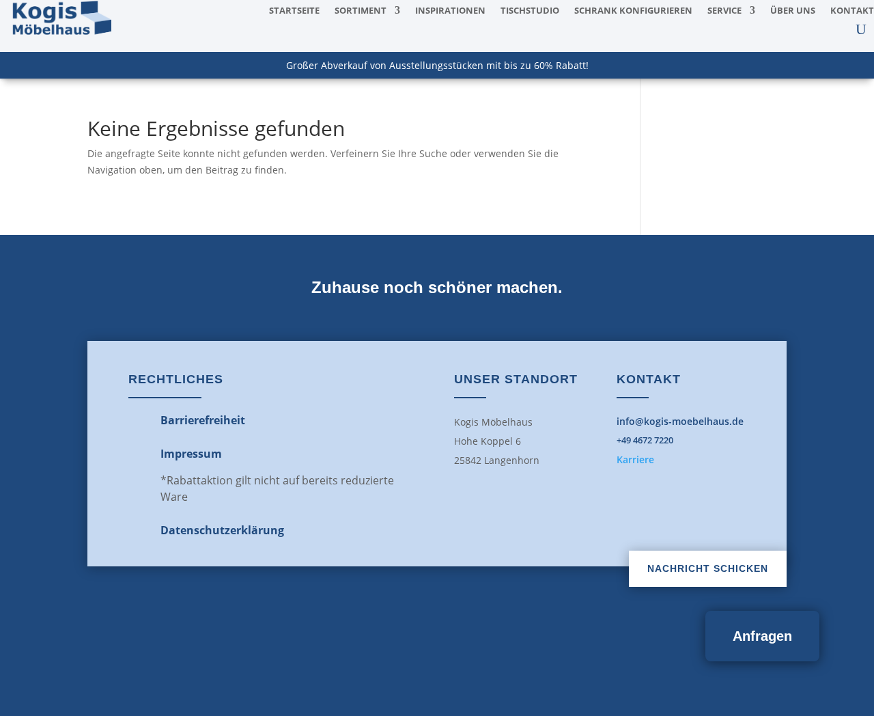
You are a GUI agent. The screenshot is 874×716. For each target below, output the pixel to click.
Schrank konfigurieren (633, 10)
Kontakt (852, 10)
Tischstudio (530, 10)
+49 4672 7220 (645, 440)
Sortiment (360, 10)
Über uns (792, 10)
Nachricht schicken (707, 568)
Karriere (635, 459)
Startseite (294, 10)
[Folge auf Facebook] (407, 647)
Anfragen (762, 636)
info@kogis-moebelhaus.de (680, 421)
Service (724, 10)
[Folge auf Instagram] (467, 647)
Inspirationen (450, 10)
